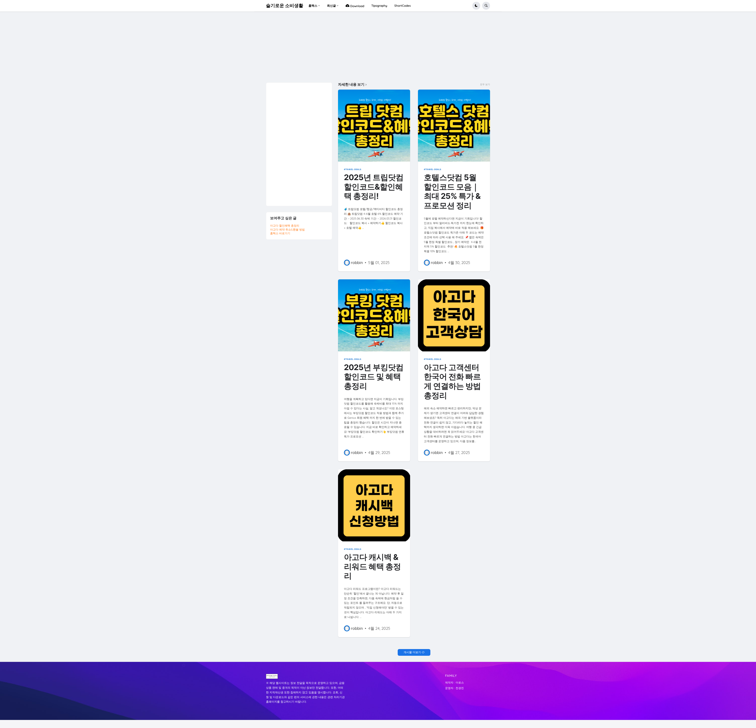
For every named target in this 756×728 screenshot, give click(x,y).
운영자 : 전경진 (454, 688)
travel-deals (353, 169)
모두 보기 (485, 84)
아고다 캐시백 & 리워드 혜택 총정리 (372, 567)
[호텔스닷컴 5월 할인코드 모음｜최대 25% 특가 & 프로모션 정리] (454, 126)
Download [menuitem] (356, 6)
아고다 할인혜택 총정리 (284, 225)
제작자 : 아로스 (454, 682)
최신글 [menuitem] (331, 5)
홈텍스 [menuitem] (313, 5)
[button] (476, 6)
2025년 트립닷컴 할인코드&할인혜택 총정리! (373, 187)
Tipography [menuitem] (379, 5)
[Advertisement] (378, 49)
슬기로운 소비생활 (284, 5)
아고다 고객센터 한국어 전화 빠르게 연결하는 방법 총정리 (452, 381)
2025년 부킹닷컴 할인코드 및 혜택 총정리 (373, 377)
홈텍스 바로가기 (280, 233)
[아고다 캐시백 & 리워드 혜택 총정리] (374, 505)
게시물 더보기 (412, 652)
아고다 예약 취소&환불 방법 (287, 229)
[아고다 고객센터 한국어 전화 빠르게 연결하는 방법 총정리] (454, 315)
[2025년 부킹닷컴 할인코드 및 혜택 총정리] (374, 315)
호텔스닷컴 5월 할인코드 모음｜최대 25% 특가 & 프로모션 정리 (452, 191)
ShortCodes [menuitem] (402, 5)
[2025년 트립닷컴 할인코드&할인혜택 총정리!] (374, 126)
